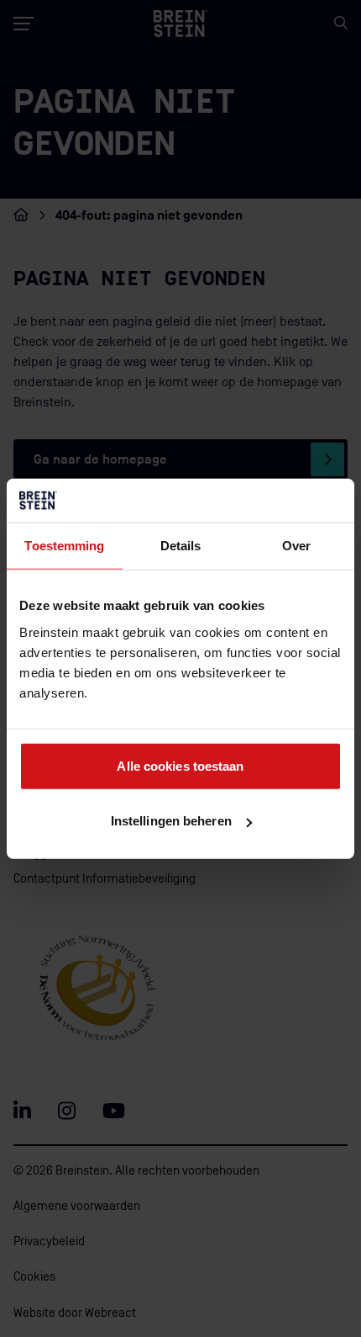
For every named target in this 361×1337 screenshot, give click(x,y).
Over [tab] (296, 546)
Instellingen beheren (171, 821)
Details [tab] (180, 546)
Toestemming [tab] (64, 546)
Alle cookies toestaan (180, 765)
